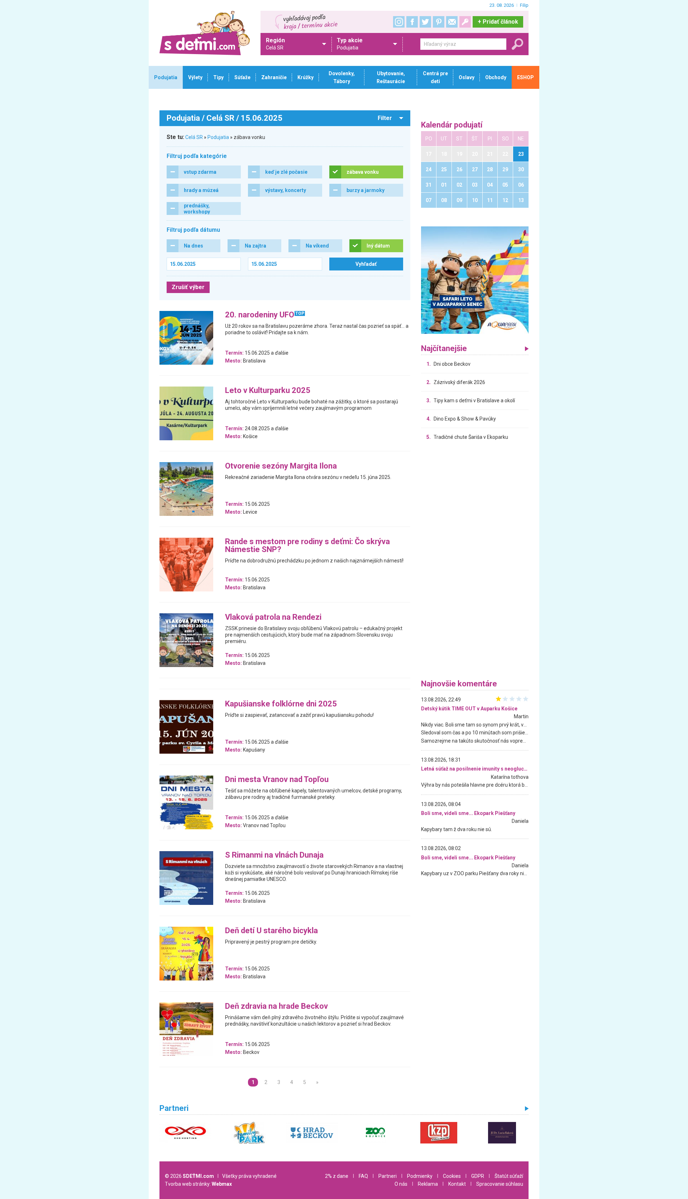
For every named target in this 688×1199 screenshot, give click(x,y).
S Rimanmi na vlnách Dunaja (274, 855)
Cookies (452, 1176)
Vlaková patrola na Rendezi (273, 617)
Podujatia (218, 137)
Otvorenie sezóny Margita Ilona (281, 466)
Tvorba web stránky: (198, 1184)
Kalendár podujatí (452, 125)
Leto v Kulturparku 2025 (267, 391)
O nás (401, 1184)
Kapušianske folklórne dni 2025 (281, 704)
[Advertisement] (475, 561)
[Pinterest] (438, 22)
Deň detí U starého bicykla (271, 931)
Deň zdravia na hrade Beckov (276, 1006)
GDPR (477, 1176)
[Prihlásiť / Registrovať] (465, 22)
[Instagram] (399, 22)
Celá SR (194, 137)
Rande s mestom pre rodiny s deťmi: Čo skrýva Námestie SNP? (307, 546)
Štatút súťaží (508, 1176)
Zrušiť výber (188, 287)
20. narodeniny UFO (259, 315)
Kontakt (457, 1184)
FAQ (363, 1176)
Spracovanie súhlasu (499, 1184)
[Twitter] (425, 22)
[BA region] (475, 280)
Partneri (387, 1176)
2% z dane (336, 1176)
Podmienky (420, 1176)
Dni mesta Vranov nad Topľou (277, 780)
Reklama (428, 1184)
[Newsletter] (452, 22)
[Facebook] (412, 22)
